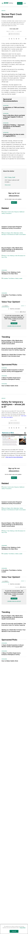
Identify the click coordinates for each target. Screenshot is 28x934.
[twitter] (14, 38)
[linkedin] (11, 38)
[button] (3, 3)
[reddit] (16, 38)
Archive (3, 10)
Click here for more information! (14, 457)
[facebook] (9, 38)
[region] (14, 309)
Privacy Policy (22, 927)
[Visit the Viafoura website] (23, 311)
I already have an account (14, 326)
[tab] (5, 306)
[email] (18, 38)
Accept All (14, 931)
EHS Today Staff (14, 28)
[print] (25, 38)
